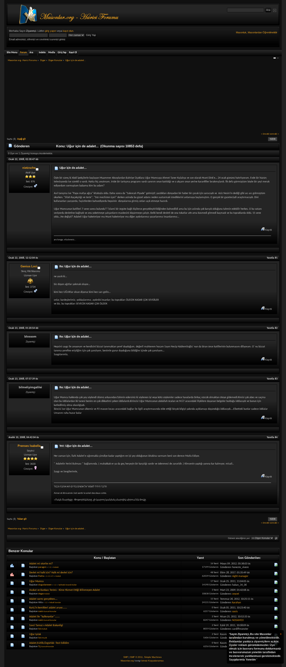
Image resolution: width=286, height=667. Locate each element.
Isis (39, 629)
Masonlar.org (127, 660)
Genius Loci (29, 266)
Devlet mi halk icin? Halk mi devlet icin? (51, 572)
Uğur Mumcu (36, 581)
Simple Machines (153, 657)
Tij (39, 646)
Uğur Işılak (35, 634)
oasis (40, 611)
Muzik (44, 638)
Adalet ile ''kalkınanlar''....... (44, 616)
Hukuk (56, 567)
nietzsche (29, 167)
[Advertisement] (143, 98)
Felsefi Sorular (55, 603)
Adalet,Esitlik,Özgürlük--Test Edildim (49, 643)
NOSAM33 (238, 620)
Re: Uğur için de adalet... (75, 266)
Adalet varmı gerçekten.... (43, 599)
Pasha (41, 576)
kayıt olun (68, 31)
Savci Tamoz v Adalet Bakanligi (46, 625)
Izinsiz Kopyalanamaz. (152, 660)
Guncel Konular (50, 611)
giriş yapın (50, 31)
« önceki (265, 134)
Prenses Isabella (29, 445)
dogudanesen (45, 585)
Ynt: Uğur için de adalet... (76, 446)
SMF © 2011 (136, 657)
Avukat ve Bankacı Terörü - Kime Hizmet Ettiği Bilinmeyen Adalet (64, 590)
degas (41, 594)
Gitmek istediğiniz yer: (239, 538)
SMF (125, 657)
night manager (240, 576)
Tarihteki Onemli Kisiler (67, 585)
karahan (236, 602)
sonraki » (274, 134)
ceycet (235, 594)
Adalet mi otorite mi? (41, 563)
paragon (42, 567)
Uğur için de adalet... (73, 168)
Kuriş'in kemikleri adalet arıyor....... (48, 607)
